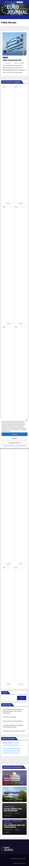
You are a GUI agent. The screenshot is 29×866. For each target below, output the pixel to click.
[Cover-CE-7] (8, 384)
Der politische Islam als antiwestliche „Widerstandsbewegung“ (14, 828)
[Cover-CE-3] (8, 625)
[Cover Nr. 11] (8, 144)
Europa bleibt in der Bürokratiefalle (12, 721)
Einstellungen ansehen (14, 442)
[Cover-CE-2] (20, 625)
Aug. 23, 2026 (8, 783)
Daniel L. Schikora (19, 63)
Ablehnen (14, 438)
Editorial (6, 776)
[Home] (2, 17)
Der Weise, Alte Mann (9, 806)
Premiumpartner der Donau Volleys (17, 858)
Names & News (7, 820)
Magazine (5, 57)
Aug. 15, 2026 (8, 813)
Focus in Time (7, 792)
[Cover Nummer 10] (20, 144)
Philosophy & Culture (16, 792)
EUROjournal (19, 783)
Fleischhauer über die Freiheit (11, 753)
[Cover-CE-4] (20, 504)
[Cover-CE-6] (20, 384)
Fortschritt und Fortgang (9, 717)
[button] (26, 420)
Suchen (4, 692)
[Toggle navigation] (14, 17)
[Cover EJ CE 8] (20, 264)
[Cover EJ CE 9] (8, 264)
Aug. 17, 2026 (8, 799)
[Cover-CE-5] (8, 504)
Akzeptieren (15, 434)
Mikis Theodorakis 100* (12, 60)
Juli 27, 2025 (7, 63)
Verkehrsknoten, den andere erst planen (14, 731)
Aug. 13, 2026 (8, 829)
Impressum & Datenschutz (9, 445)
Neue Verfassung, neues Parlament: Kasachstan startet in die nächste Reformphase (13, 711)
